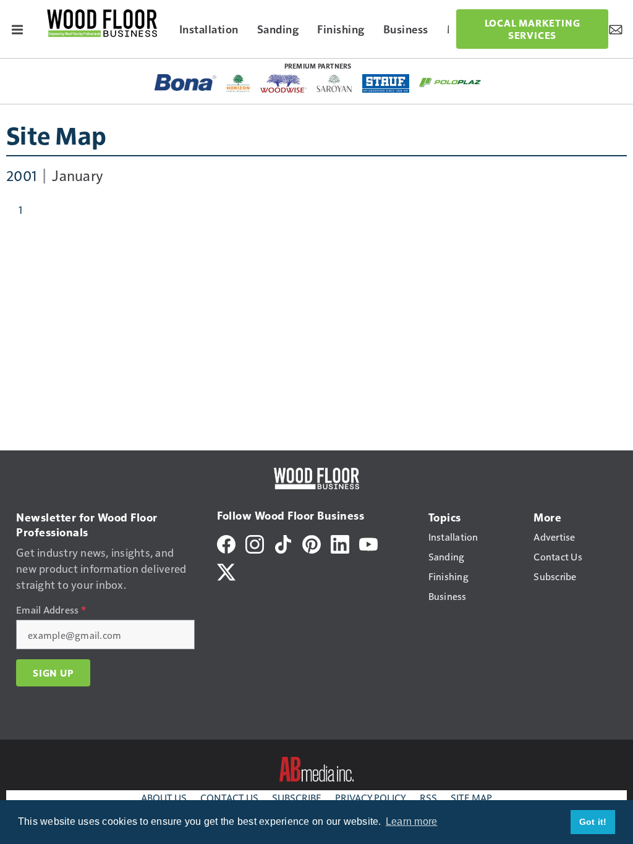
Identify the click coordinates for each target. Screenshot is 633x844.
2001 (21, 175)
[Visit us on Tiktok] (283, 542)
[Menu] (17, 29)
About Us (164, 797)
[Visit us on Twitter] (226, 569)
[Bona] (185, 82)
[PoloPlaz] (450, 81)
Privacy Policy (370, 797)
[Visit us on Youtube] (368, 542)
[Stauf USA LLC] (385, 83)
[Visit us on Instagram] (254, 542)
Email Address (51, 610)
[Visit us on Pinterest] (311, 542)
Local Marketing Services (532, 29)
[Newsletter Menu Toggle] (615, 29)
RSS (428, 797)
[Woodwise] (283, 83)
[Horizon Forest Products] (238, 83)
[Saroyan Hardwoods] (334, 83)
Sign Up (53, 673)
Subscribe (296, 797)
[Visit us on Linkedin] (340, 542)
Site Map (56, 134)
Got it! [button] (593, 822)
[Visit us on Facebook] (226, 542)
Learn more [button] (412, 821)
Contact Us (229, 797)
